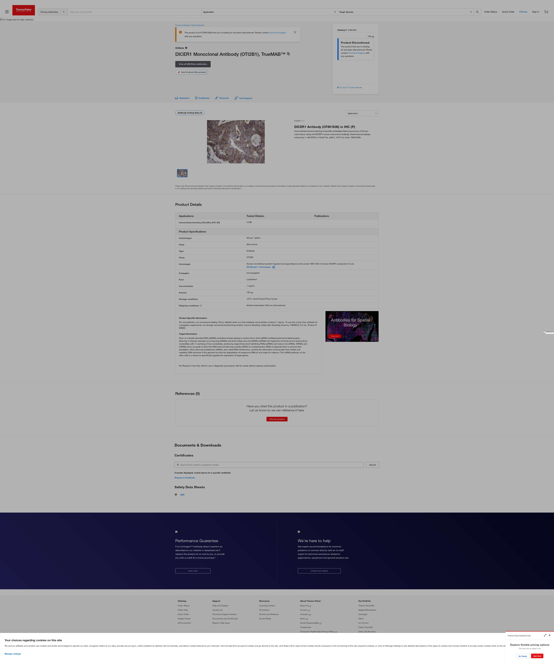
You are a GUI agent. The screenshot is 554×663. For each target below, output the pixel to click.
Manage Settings (13, 653)
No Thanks (523, 656)
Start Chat (537, 656)
